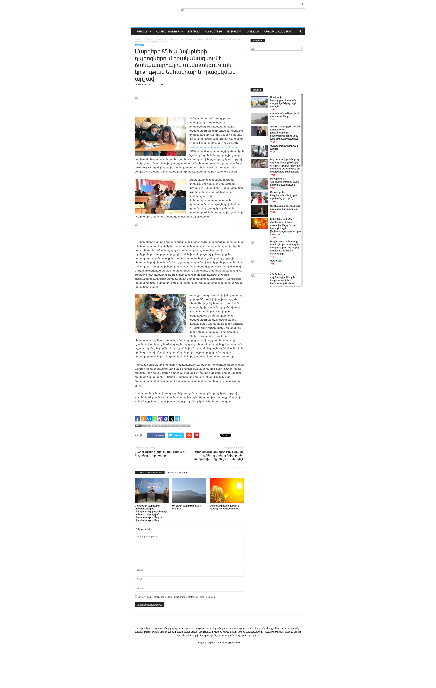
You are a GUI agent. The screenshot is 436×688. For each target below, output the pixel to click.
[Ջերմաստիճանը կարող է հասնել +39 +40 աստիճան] (227, 490)
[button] (300, 31)
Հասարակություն (168, 31)
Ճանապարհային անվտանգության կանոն (171, 426)
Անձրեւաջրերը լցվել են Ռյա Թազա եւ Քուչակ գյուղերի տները (160, 453)
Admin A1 (141, 84)
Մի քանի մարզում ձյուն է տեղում (186, 507)
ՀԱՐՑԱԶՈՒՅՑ (213, 31)
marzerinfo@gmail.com (229, 642)
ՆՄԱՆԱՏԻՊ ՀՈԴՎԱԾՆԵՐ (149, 472)
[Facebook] (302, 4)
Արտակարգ (234, 31)
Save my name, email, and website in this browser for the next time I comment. (177, 597)
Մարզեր (142, 31)
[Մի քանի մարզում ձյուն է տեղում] (189, 490)
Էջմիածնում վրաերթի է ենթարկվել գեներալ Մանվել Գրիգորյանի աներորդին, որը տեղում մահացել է (219, 455)
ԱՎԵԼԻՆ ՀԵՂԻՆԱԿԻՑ (177, 472)
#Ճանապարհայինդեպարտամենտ (213, 147)
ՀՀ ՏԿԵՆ (146, 426)
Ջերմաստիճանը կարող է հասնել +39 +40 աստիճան (224, 507)
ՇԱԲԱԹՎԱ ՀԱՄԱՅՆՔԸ (278, 31)
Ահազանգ (252, 31)
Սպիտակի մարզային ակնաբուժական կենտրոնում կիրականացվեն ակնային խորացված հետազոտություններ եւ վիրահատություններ (151, 513)
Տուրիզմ (194, 31)
